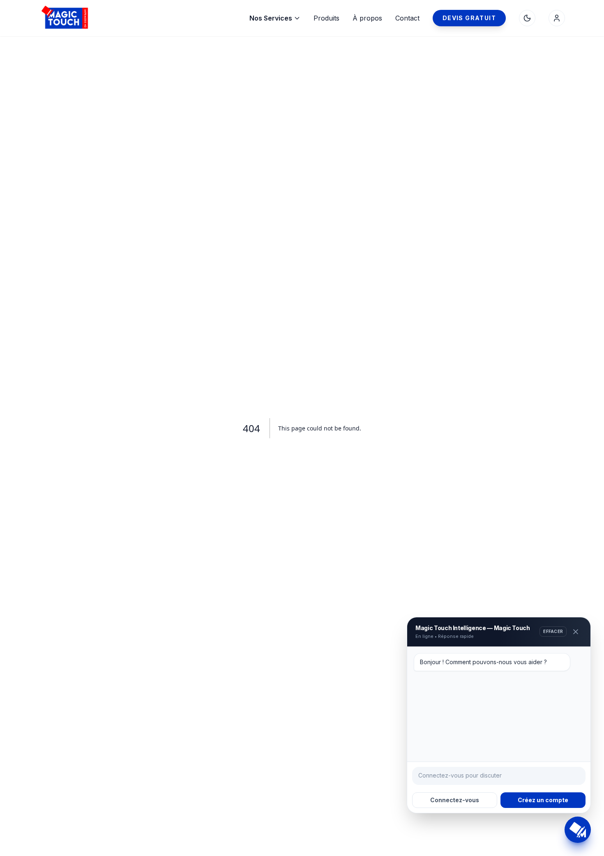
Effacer (553, 631)
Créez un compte (543, 799)
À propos (367, 18)
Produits (326, 18)
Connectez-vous (454, 799)
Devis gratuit (469, 17)
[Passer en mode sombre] (527, 18)
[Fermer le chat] (575, 631)
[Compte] (557, 18)
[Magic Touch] (100, 18)
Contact (407, 18)
